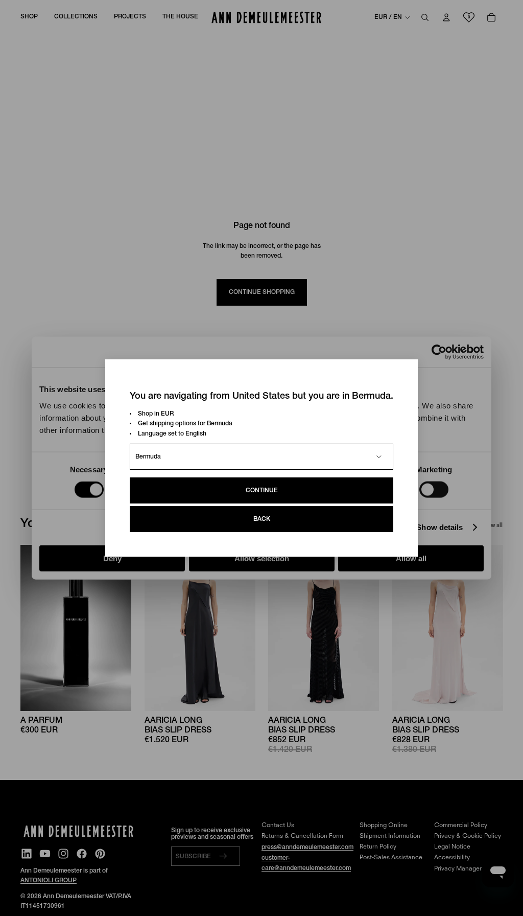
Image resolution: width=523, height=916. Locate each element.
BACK (261, 519)
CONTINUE (262, 490)
